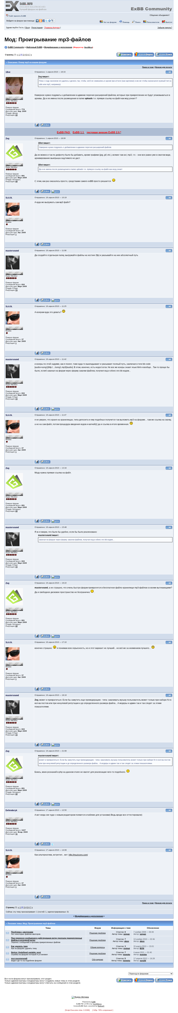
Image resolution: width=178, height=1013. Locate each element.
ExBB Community (16, 47)
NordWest (88, 47)
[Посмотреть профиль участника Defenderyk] (37, 845)
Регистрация (37, 27)
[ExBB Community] (26, 11)
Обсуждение (97, 959)
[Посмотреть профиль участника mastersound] (37, 301)
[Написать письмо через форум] (45, 126)
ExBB (93, 1002)
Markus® (101, 1006)
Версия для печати (163, 67)
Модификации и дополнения (58, 47)
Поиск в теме (148, 67)
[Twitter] (52, 845)
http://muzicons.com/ (78, 855)
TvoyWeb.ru (97, 1004)
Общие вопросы (97, 947)
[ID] (168, 73)
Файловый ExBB (34, 47)
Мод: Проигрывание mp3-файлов (48, 39)
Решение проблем (98, 933)
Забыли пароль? (164, 27)
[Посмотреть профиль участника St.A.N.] (37, 246)
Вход (27, 27)
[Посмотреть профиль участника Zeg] (37, 193)
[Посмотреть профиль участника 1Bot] (37, 126)
